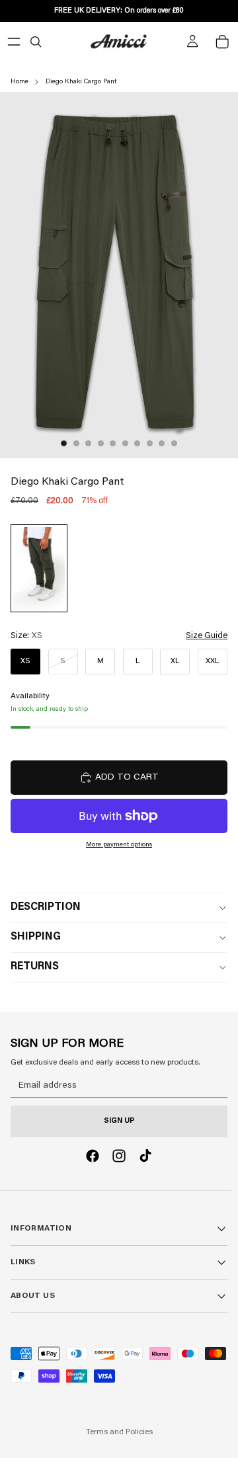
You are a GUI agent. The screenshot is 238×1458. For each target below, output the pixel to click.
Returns (35, 966)
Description (46, 907)
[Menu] (14, 42)
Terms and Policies (119, 1432)
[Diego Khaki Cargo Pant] (39, 568)
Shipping (36, 937)
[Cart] (222, 41)
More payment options (119, 845)
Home (19, 82)
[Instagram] (119, 1156)
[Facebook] (92, 1156)
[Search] (36, 41)
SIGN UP (119, 1121)
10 (174, 444)
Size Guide (206, 635)
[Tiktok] (145, 1156)
